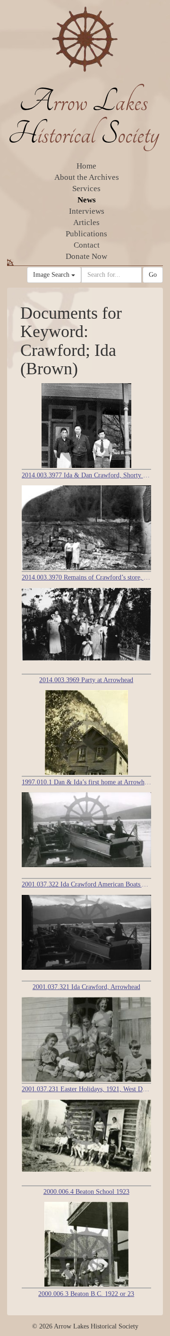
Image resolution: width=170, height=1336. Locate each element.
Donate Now (86, 256)
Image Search (52, 274)
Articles (86, 222)
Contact (87, 245)
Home (86, 165)
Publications (86, 233)
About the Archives (86, 177)
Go (153, 274)
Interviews (86, 211)
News (86, 199)
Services (86, 188)
